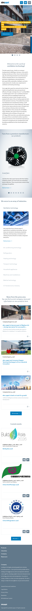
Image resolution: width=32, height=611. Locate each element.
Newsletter (4, 595)
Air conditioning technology (12, 247)
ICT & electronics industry (11, 286)
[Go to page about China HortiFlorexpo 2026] (16, 471)
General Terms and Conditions (8, 586)
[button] (8, 192)
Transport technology (10, 264)
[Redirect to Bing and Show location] (27, 459)
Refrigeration (7, 253)
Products (3, 548)
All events (15, 538)
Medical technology (9, 280)
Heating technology (9, 258)
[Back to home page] (5, 2)
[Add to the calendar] (24, 459)
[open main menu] (29, 2)
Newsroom (4, 557)
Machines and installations (11, 275)
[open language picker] (25, 2)
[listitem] (16, 322)
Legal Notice (4, 589)
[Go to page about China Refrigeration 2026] (16, 507)
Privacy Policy (4, 592)
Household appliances (10, 269)
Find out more (6, 34)
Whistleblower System (6, 598)
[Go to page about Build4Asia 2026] (16, 435)
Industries (4, 551)
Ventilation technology (10, 208)
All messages (15, 413)
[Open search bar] (21, 2)
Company (4, 554)
